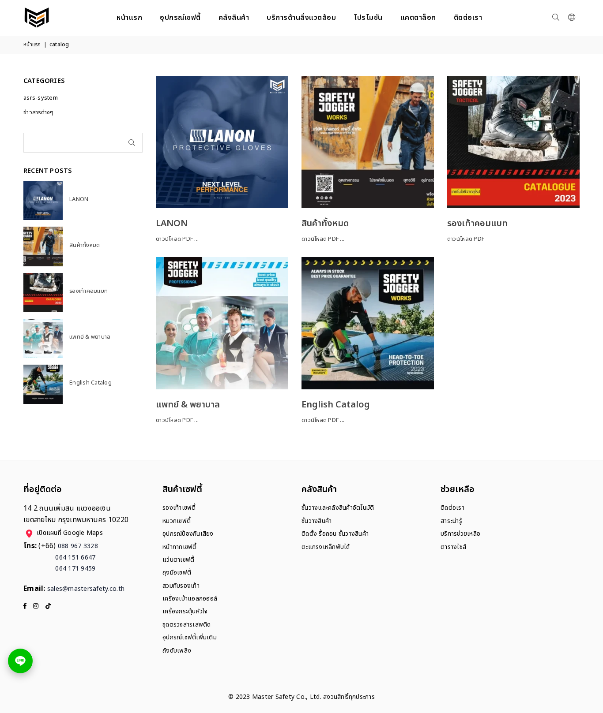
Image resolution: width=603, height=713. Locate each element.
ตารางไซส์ (453, 547)
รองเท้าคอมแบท (477, 223)
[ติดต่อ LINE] (20, 661)
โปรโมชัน (368, 17)
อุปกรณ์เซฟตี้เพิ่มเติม (189, 637)
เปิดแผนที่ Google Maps (70, 533)
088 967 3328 (78, 546)
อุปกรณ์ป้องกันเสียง (188, 533)
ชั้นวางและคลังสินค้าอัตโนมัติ (338, 507)
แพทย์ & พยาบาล (188, 404)
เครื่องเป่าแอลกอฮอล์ (189, 598)
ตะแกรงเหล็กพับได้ (326, 547)
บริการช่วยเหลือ (460, 533)
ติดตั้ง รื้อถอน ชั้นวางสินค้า (335, 533)
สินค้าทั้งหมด (325, 223)
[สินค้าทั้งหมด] (368, 142)
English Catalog (336, 404)
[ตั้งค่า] (572, 18)
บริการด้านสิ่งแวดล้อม (301, 17)
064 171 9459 (59, 568)
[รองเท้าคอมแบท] (513, 142)
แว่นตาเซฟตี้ (178, 559)
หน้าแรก (129, 17)
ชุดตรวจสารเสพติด (186, 624)
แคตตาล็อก (418, 17)
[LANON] (222, 142)
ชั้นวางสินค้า (317, 521)
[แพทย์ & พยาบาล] (222, 323)
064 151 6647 (59, 557)
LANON (172, 223)
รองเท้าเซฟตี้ (179, 507)
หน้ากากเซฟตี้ (179, 547)
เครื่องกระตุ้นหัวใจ (185, 611)
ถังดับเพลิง (176, 650)
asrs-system (40, 97)
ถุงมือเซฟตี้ (176, 572)
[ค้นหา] (556, 18)
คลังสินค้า (234, 17)
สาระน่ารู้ (451, 521)
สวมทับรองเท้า (181, 585)
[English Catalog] (368, 323)
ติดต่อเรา (468, 17)
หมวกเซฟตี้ (176, 521)
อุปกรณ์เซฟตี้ (180, 17)
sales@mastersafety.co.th (85, 589)
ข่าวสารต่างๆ (38, 112)
